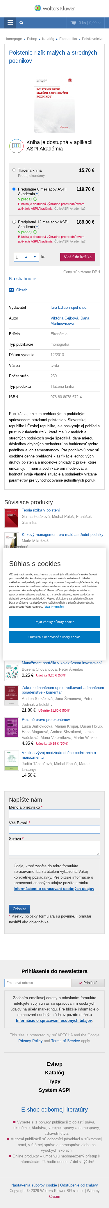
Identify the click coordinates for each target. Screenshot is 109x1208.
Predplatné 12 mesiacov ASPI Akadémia (56, 224)
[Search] (21, 22)
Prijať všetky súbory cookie (54, 622)
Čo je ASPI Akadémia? (69, 208)
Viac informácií (54, 606)
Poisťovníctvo (92, 39)
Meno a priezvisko (25, 807)
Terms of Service (65, 1041)
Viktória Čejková (64, 318)
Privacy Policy (30, 1041)
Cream (54, 1196)
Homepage (13, 39)
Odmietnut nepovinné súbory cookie (54, 637)
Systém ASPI (55, 1090)
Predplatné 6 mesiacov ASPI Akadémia (56, 191)
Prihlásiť (90, 983)
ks (43, 256)
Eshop (32, 39)
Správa (16, 839)
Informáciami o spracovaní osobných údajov (54, 888)
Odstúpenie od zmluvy (79, 1185)
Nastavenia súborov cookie (34, 1185)
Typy (54, 1081)
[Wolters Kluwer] (54, 9)
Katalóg (48, 39)
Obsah (21, 290)
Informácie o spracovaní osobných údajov (54, 1020)
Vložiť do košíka (78, 257)
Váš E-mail (19, 823)
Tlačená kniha (56, 170)
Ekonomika (68, 39)
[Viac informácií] (38, 194)
